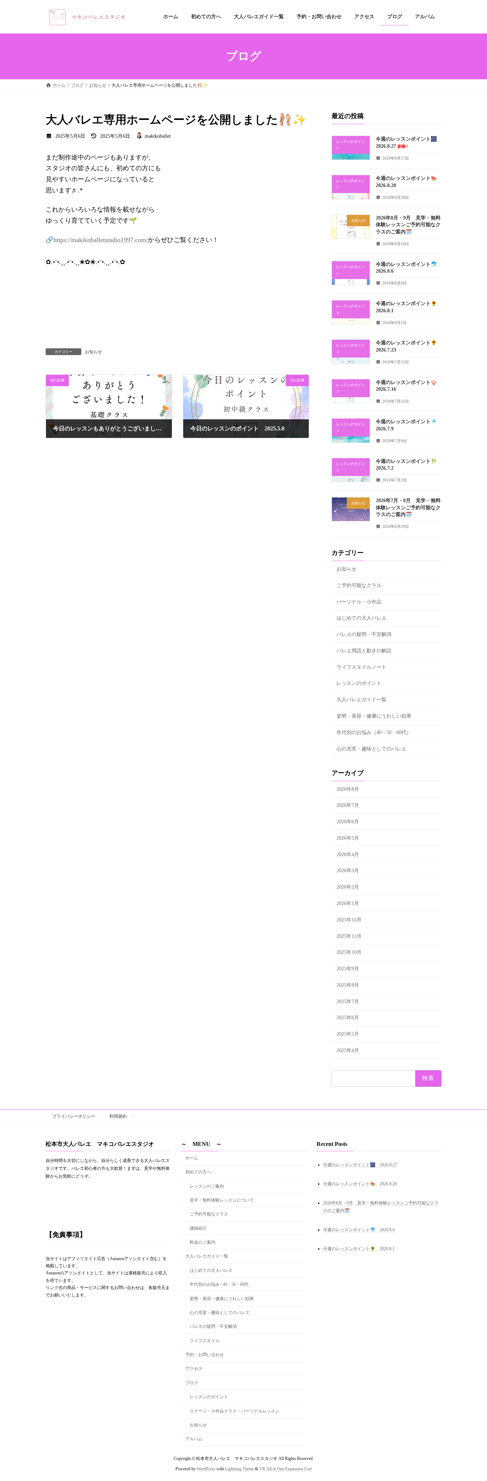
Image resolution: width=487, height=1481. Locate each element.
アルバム (194, 1438)
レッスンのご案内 (207, 1185)
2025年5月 (348, 1034)
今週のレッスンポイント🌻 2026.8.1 (359, 1248)
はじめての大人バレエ (361, 618)
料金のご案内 (202, 1242)
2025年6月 (348, 1018)
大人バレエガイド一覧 (361, 699)
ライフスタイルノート (361, 667)
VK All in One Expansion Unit (285, 1468)
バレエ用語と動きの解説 (364, 650)
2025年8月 (348, 985)
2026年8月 (348, 789)
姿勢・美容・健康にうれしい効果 (374, 716)
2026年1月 (348, 903)
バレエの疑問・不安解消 (364, 634)
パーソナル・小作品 (359, 602)
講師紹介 (198, 1227)
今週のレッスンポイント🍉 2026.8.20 (360, 1183)
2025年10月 (349, 952)
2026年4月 (348, 854)
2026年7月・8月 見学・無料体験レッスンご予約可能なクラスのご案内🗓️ (408, 507)
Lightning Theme (239, 1468)
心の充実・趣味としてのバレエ (371, 749)
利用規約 (118, 1116)
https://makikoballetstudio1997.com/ (100, 239)
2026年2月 (348, 887)
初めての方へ (198, 1171)
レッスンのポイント (359, 683)
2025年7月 (348, 1001)
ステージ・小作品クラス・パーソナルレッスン (235, 1410)
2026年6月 (348, 821)
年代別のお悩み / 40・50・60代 (219, 1284)
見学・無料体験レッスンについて (222, 1200)
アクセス (194, 1368)
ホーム (191, 1158)
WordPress (206, 1468)
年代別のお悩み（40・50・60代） (374, 732)
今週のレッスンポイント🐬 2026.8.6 (359, 1229)
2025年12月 (349, 920)
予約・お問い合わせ (204, 1354)
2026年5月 (348, 838)
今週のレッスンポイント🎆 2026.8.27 (360, 1164)
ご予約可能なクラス (359, 585)
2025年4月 (348, 1050)
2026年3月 (348, 871)
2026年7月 (348, 805)
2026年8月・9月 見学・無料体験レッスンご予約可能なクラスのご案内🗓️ (408, 224)
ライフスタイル (205, 1340)
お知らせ (93, 351)
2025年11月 (349, 936)
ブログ (191, 1382)
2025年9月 (348, 968)
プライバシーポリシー (73, 1116)
